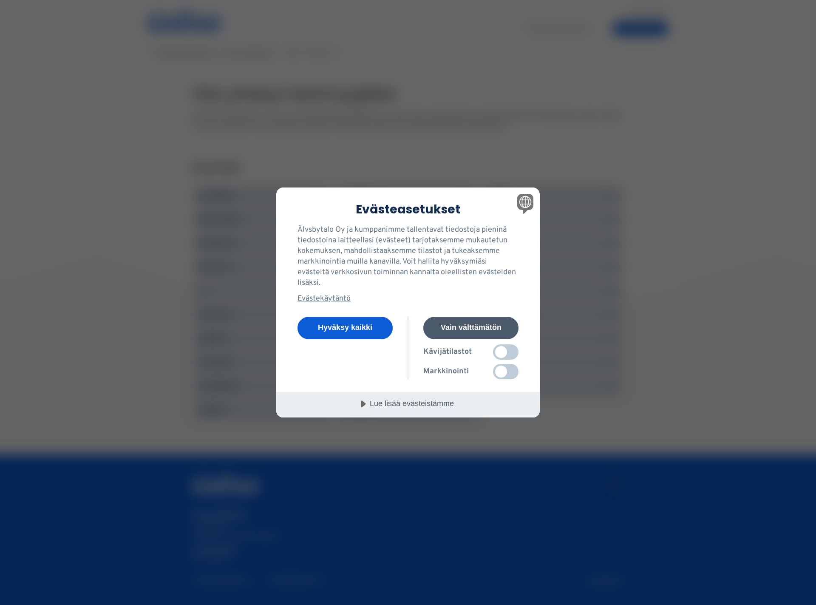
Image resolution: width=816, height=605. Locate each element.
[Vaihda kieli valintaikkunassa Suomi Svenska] (524, 203)
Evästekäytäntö (324, 299)
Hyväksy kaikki (345, 327)
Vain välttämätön (471, 327)
